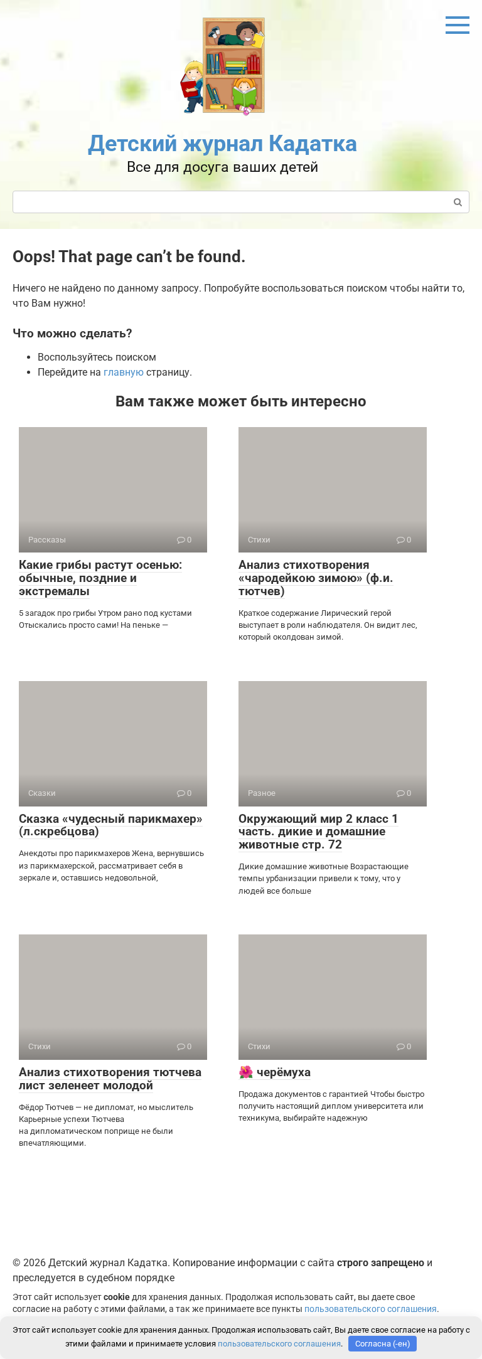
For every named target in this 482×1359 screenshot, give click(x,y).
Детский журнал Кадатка (222, 143)
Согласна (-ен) (382, 1343)
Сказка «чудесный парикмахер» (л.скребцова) (111, 825)
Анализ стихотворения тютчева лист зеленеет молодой (110, 1078)
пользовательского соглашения (370, 1309)
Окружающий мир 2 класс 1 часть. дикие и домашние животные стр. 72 (318, 832)
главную (124, 372)
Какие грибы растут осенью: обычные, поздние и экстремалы (100, 578)
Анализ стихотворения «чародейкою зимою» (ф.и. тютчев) (316, 578)
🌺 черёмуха (274, 1072)
